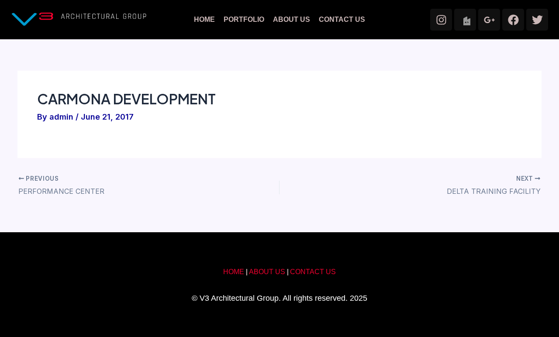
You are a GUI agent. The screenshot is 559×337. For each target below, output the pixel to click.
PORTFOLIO (244, 19)
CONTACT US (342, 19)
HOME (204, 19)
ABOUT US (291, 19)
